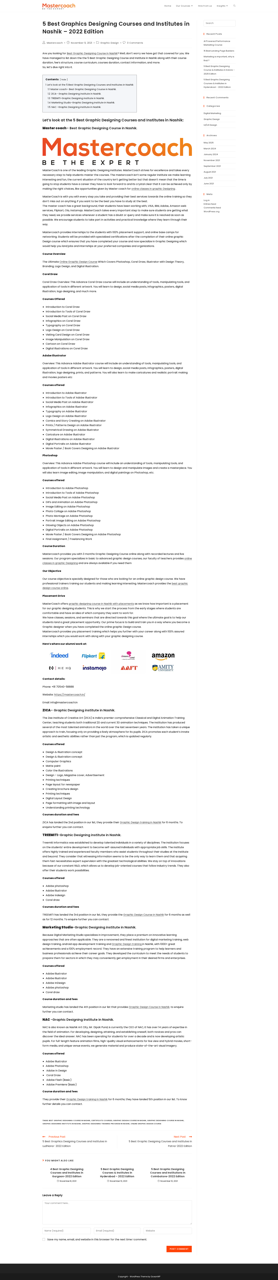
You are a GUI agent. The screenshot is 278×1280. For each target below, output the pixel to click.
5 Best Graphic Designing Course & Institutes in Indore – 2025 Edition (219, 70)
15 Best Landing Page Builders (219, 50)
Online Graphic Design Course (78, 262)
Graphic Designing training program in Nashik (106, 1123)
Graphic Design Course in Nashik (143, 915)
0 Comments (135, 42)
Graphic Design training (127, 944)
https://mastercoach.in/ (69, 694)
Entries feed (210, 203)
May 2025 (209, 142)
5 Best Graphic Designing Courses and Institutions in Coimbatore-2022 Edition (167, 1172)
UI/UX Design (210, 125)
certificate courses (101, 1120)
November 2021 (212, 160)
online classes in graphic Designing (153, 189)
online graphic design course (146, 1123)
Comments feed (212, 207)
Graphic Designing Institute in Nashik (61, 1123)
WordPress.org (211, 211)
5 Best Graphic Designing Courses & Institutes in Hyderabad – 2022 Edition (117, 1172)
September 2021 (212, 166)
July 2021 (208, 177)
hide (63, 79)
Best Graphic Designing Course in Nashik (92, 53)
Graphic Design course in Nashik (129, 1120)
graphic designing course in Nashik (165, 1120)
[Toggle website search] (234, 6)
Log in (207, 200)
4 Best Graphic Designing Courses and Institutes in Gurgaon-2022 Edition (66, 1172)
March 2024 (210, 148)
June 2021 (209, 183)
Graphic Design (109, 42)
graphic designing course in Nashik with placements (101, 604)
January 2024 (211, 154)
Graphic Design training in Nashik (140, 822)
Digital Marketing (212, 113)
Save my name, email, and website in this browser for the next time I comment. (97, 1239)
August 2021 (210, 171)
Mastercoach (55, 42)
